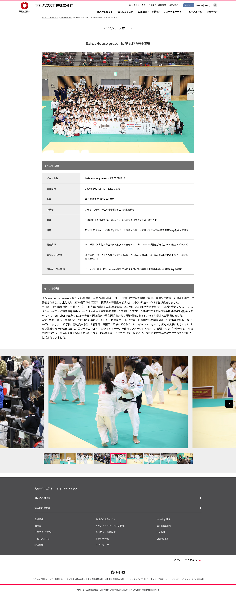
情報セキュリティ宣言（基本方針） (70, 579)
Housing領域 (163, 519)
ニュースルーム (194, 11)
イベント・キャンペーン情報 (110, 525)
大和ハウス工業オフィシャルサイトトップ (56, 488)
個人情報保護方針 (95, 579)
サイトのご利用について (42, 579)
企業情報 (39, 519)
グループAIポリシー (160, 579)
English (200, 5)
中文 (206, 5)
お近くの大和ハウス (136, 5)
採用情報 (39, 545)
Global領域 (162, 538)
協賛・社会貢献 (66, 17)
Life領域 (161, 532)
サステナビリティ (43, 532)
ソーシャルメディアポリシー (138, 579)
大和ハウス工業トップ (50, 17)
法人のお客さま (125, 11)
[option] (118, 402)
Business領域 (164, 525)
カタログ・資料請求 (157, 5)
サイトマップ (102, 545)
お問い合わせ (175, 5)
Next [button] (229, 404)
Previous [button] (7, 404)
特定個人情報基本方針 (114, 579)
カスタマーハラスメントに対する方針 (187, 579)
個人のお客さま (105, 11)
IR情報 (38, 525)
